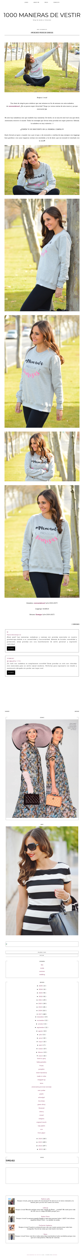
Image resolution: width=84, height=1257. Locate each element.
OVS (41, 1129)
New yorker (41, 1090)
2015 (40, 1142)
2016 (40, 1138)
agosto (40, 1031)
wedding (42, 974)
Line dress (41, 1101)
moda (42, 968)
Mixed (41, 1115)
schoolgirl (41, 1097)
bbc (42, 965)
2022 (41, 996)
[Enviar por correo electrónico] (46, 37)
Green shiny (41, 1104)
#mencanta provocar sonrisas (41, 1087)
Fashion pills (45, 1199)
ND (7, 632)
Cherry (41, 1111)
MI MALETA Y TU (14, 661)
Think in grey (41, 1058)
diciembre (40, 1017)
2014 (40, 1146)
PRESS (46, 2)
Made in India (41, 1076)
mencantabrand (14, 106)
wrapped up (41, 1080)
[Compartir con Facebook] (37, 37)
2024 (41, 989)
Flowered (41, 1108)
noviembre (40, 1020)
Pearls (41, 1094)
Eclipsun (41, 1118)
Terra (41, 1083)
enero (41, 1056)
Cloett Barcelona (41, 1072)
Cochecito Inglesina (45, 1225)
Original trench (41, 1122)
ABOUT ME (36, 2)
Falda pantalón (41, 1062)
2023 (40, 993)
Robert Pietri (45, 1216)
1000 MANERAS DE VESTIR (42, 15)
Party (45, 1234)
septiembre (41, 1027)
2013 (40, 1149)
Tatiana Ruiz (10, 658)
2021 (40, 1000)
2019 (40, 1007)
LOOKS (26, 2)
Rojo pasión (41, 1126)
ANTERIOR (77, 711)
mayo (41, 1041)
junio (41, 1038)
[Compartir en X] (40, 37)
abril (40, 1045)
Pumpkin (41, 1069)
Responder (11, 648)
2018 (40, 1010)
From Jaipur (41, 1133)
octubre (40, 1024)
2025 (41, 986)
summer (42, 971)
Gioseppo (39, 614)
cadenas (45, 1208)
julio (40, 1034)
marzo (40, 1048)
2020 (40, 1003)
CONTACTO (56, 2)
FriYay (41, 1065)
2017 (40, 1014)
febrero (40, 1052)
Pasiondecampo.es (14, 635)
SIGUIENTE (7, 711)
